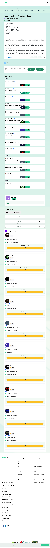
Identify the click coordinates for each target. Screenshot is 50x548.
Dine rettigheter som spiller (39, 479)
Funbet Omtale (7, 347)
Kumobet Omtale (8, 237)
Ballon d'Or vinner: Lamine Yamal (11, 185)
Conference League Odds (7, 505)
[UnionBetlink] (7, 256)
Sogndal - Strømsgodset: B (10, 135)
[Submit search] (48, 3)
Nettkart (35, 477)
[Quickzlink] (7, 410)
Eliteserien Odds (5, 491)
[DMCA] (15, 542)
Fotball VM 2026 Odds (7, 515)
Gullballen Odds (5, 518)
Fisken (11, 96)
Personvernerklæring (38, 466)
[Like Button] (35, 57)
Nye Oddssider (21, 471)
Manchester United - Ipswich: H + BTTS (12, 142)
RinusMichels (12, 81)
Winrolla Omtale (8, 369)
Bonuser (19, 466)
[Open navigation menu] (1, 3)
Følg (14, 199)
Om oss (35, 461)
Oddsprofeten (12, 103)
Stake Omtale (7, 325)
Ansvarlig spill (36, 463)
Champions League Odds (7, 499)
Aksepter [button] (45, 545)
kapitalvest (11, 88)
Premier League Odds (6, 497)
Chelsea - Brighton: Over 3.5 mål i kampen (13, 97)
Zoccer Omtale (7, 281)
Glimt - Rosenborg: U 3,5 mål (10, 90)
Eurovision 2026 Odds (7, 489)
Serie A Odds (5, 510)
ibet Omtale (7, 391)
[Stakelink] (7, 322)
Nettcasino (20, 474)
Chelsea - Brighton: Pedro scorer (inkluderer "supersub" (16, 105)
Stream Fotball (21, 477)
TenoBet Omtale (7, 435)
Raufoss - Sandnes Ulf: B (9, 127)
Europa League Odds (6, 502)
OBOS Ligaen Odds (6, 494)
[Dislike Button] (39, 57)
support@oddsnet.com (9, 482)
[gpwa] (35, 542)
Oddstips (5, 8)
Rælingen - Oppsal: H (9, 150)
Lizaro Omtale (7, 303)
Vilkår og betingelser (38, 471)
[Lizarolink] (7, 300)
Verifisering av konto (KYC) (39, 482)
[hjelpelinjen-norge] (26, 542)
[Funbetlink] (7, 344)
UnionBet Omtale (8, 259)
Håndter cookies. (34, 545)
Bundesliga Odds (5, 513)
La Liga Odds (5, 507)
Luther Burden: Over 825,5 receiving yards (13, 175)
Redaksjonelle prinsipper (39, 474)
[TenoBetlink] (7, 432)
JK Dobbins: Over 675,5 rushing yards (12, 160)
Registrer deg (40, 69)
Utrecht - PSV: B (8, 83)
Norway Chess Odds (6, 521)
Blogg (19, 479)
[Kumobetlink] (7, 234)
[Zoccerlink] (7, 278)
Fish (10, 183)
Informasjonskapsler (38, 469)
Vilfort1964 (11, 158)
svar (32, 57)
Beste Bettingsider (21, 469)
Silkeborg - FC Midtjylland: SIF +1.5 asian (13, 112)
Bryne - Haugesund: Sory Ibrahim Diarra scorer (14, 120)
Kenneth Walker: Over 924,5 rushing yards (13, 167)
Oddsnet (1, 8)
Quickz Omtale (7, 413)
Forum (19, 463)
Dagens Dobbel (21, 482)
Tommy (11, 111)
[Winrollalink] (7, 366)
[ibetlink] (7, 388)
